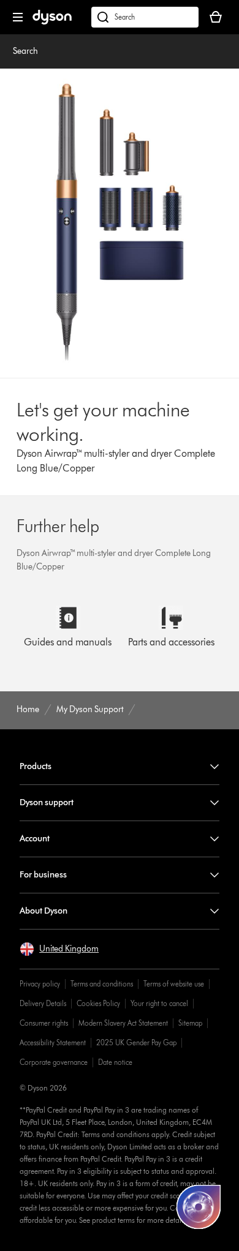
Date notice (115, 1062)
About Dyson (43, 911)
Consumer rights (44, 1022)
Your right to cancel (159, 1003)
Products (35, 766)
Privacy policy (40, 983)
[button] (59, 949)
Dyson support (47, 802)
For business (43, 875)
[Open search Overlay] (145, 17)
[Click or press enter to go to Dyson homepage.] (52, 22)
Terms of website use (173, 983)
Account (35, 838)
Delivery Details (43, 1003)
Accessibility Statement (53, 1042)
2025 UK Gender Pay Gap (136, 1042)
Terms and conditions (101, 983)
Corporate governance (54, 1062)
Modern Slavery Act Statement (123, 1022)
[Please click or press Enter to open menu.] (18, 17)
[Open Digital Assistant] (198, 1207)
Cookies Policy (98, 1003)
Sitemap (190, 1022)
